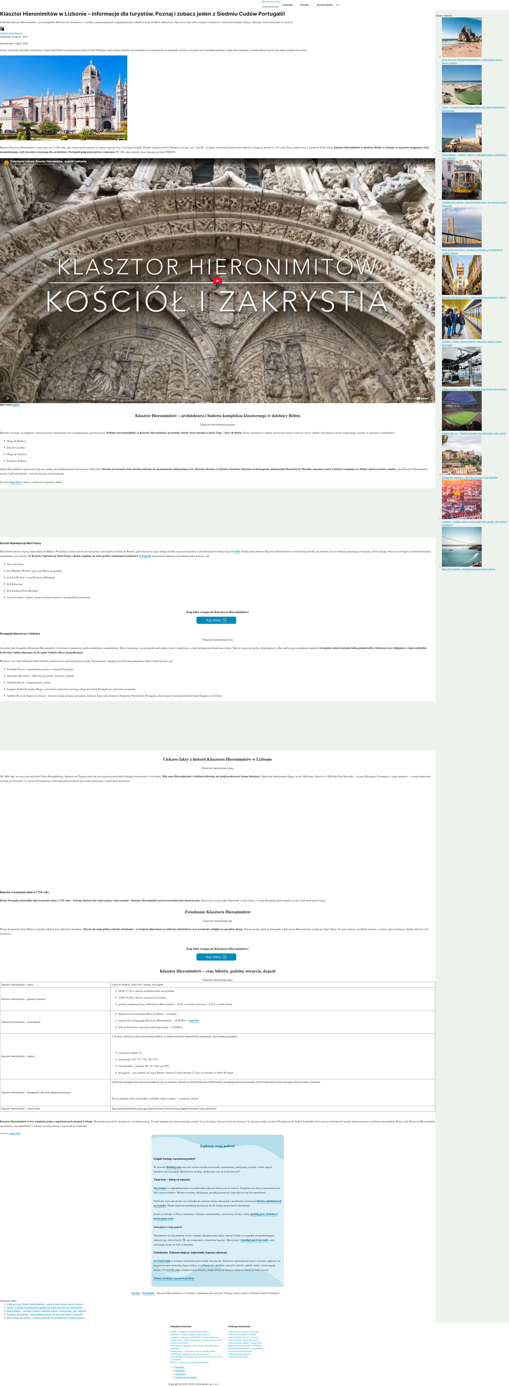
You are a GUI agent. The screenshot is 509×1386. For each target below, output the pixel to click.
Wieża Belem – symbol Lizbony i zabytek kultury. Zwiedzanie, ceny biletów (46, 1311)
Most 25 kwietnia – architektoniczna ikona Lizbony (468, 569)
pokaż (16, 404)
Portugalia (145, 556)
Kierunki (288, 5)
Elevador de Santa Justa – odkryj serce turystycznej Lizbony (474, 297)
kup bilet (194, 1020)
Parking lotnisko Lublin (238, 1357)
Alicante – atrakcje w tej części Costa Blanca (189, 1362)
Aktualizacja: (14, 43)
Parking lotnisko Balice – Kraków (242, 1334)
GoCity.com (173, 1270)
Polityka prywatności (186, 1377)
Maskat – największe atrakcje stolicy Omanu (189, 1332)
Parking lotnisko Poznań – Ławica (242, 1337)
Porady (304, 5)
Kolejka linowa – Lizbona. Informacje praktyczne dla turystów (474, 389)
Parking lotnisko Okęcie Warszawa (243, 1340)
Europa (135, 1293)
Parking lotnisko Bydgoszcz (240, 1351)
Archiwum (180, 1374)
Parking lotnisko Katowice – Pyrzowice (245, 1345)
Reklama (179, 1367)
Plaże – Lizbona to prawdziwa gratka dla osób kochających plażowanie (45, 1307)
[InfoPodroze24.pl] (271, 1)
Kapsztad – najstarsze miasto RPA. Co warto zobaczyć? (194, 1337)
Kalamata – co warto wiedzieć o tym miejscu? (190, 1334)
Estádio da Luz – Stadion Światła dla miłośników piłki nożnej (474, 433)
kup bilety (16, 482)
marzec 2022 (14, 1133)
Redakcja (180, 1370)
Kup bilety (213, 620)
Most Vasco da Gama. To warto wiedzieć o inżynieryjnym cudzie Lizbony (45, 1317)
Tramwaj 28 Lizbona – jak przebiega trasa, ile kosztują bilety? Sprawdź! (45, 1314)
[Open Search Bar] (338, 5)
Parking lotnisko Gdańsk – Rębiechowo (245, 1343)
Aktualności (325, 5)
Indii (237, 551)
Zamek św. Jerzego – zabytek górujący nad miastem (470, 477)
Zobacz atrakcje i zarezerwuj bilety (174, 1278)
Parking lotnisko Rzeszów (239, 1354)
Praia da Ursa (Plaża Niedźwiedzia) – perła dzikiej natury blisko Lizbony (45, 1304)
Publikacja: (14, 36)
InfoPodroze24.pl (270, 6)
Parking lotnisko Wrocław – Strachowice (245, 1348)
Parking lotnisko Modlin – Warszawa (243, 1332)
